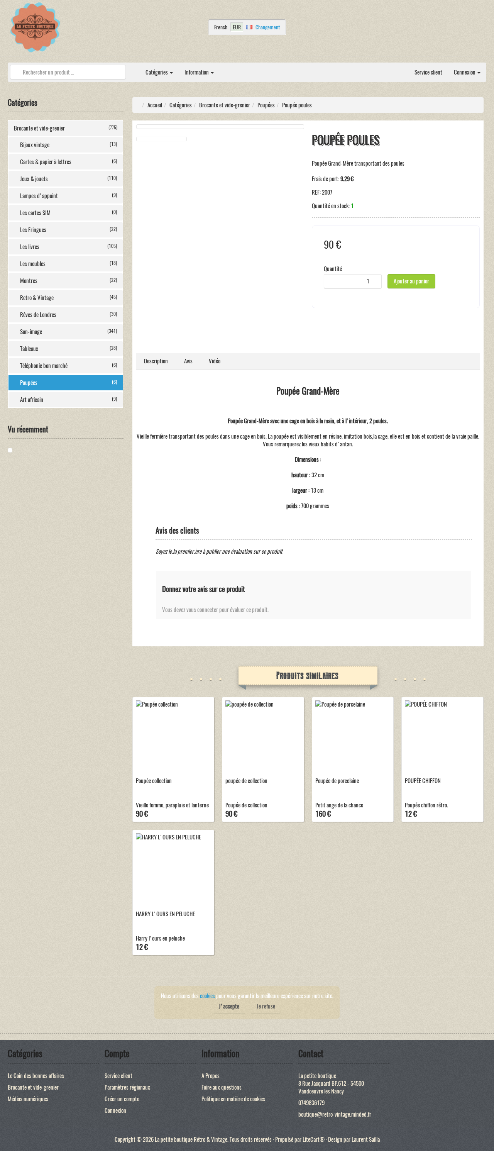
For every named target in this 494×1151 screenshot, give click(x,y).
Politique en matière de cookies (233, 1099)
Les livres (68, 247)
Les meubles (68, 264)
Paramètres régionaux (127, 1087)
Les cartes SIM (68, 213)
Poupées (68, 382)
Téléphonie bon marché (68, 366)
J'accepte (229, 1006)
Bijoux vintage (68, 145)
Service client (428, 72)
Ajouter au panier (411, 281)
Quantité (333, 269)
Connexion (465, 72)
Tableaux (68, 349)
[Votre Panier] (484, 29)
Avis (188, 361)
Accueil (154, 105)
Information (197, 72)
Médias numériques (28, 1099)
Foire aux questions (221, 1087)
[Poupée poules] (37, 450)
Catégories (157, 72)
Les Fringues (68, 230)
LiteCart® (314, 1139)
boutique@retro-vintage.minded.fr (334, 1114)
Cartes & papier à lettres (68, 162)
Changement (267, 27)
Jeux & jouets (68, 179)
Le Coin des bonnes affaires (36, 1076)
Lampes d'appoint (68, 196)
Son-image (68, 332)
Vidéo (214, 361)
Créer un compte (122, 1099)
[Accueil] (134, 68)
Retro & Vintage (68, 298)
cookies (207, 996)
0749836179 (311, 1103)
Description (156, 361)
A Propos (210, 1076)
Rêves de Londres (68, 315)
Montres (68, 281)
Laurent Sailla (366, 1139)
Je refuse (266, 1006)
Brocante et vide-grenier (65, 128)
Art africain (68, 399)
